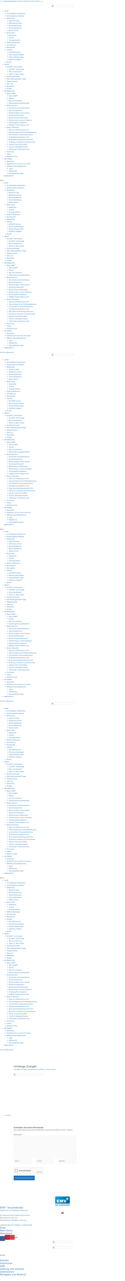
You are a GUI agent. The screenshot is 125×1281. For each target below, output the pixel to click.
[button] (62, 180)
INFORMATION (9, 91)
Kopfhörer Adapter (15, 59)
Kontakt (4, 1260)
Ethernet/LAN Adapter (16, 55)
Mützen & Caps (14, 21)
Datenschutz (7, 1271)
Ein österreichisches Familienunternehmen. (15, 1215)
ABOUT (6, 64)
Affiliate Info (13, 171)
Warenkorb (6, 1233)
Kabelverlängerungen (16, 57)
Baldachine (12, 35)
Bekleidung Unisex (15, 23)
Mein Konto (6, 1230)
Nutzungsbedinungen (16, 173)
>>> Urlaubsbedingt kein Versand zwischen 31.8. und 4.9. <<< (21, 1)
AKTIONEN (8, 159)
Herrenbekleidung (15, 28)
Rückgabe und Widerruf (13, 1274)
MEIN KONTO (8, 176)
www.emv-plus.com (10, 1218)
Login (11, 169)
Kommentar (18, 1135)
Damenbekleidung (15, 26)
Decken (11, 38)
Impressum (6, 1263)
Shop (3, 1227)
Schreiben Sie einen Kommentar (25, 1069)
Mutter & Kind (13, 30)
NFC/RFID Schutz (15, 52)
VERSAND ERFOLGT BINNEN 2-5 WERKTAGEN (16, 1225)
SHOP (6, 11)
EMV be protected (11, 1207)
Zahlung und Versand (12, 1268)
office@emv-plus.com (18, 1220)
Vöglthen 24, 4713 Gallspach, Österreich (14, 1210)
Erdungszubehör (14, 40)
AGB (2, 1266)
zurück (7, 1115)
